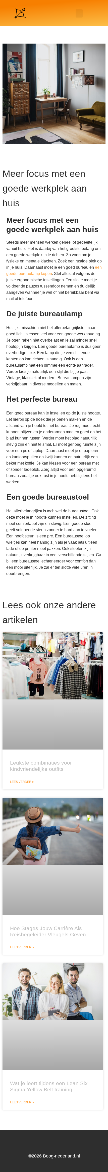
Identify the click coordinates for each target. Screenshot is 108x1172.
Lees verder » (22, 782)
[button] (79, 13)
